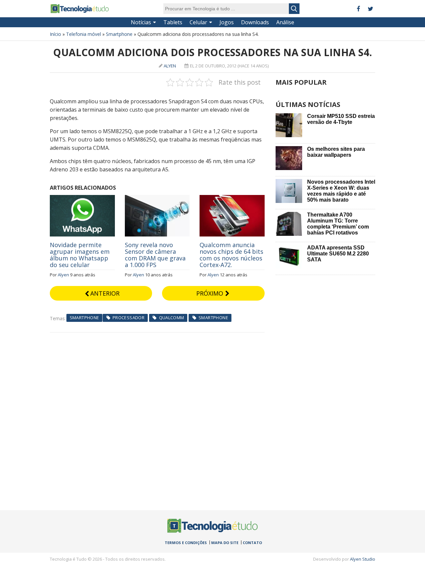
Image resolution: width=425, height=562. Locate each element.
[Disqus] (157, 415)
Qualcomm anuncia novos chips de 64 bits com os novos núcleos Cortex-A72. (231, 255)
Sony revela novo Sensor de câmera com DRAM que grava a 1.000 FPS (155, 255)
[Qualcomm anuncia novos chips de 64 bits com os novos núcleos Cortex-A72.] (232, 198)
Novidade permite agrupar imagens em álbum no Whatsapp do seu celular (80, 255)
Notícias (141, 22)
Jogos (226, 22)
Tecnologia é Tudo (80, 8)
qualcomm (171, 318)
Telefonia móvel (83, 34)
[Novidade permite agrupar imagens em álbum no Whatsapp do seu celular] (82, 198)
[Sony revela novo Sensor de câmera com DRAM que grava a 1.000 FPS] (157, 198)
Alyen (170, 66)
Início (55, 34)
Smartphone (119, 34)
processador (128, 318)
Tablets (172, 22)
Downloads (255, 22)
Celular (198, 22)
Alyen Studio (362, 559)
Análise (285, 22)
